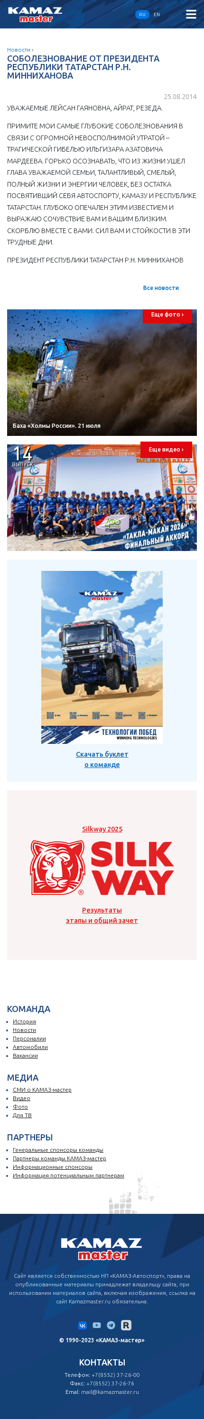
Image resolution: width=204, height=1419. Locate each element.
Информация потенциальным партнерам (68, 1175)
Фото (20, 1106)
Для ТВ (22, 1115)
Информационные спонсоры (53, 1167)
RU (142, 14)
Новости (18, 49)
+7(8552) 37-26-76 (110, 1383)
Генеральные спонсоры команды (58, 1150)
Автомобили (30, 1047)
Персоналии (29, 1038)
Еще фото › (167, 314)
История (24, 1021)
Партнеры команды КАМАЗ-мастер (59, 1158)
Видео (21, 1098)
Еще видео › (166, 449)
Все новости (161, 288)
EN (157, 14)
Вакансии (25, 1055)
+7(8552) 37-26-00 (115, 1375)
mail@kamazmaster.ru (110, 1392)
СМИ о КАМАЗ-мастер (42, 1089)
